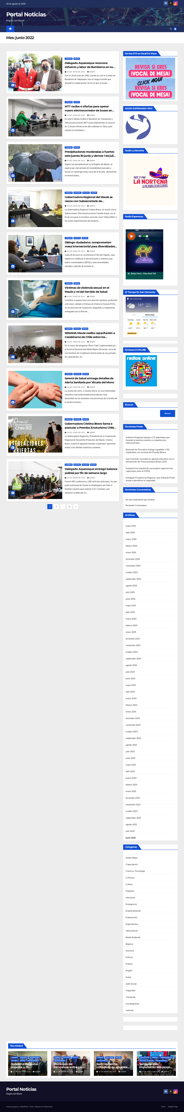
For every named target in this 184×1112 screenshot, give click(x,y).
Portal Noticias (26, 14)
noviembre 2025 (133, 566)
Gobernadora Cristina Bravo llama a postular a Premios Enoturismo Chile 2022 (89, 427)
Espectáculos (132, 924)
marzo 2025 (131, 619)
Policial (77, 328)
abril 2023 (130, 771)
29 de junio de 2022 (76, 387)
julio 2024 (130, 672)
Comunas (68, 58)
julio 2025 (130, 592)
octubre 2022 (132, 811)
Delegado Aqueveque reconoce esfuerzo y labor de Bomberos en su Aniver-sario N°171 (89, 67)
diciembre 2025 (133, 559)
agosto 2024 (131, 665)
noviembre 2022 (133, 805)
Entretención (131, 917)
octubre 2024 (132, 652)
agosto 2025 (131, 586)
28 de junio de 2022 (76, 432)
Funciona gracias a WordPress (17, 1107)
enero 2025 (131, 632)
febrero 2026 (131, 546)
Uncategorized (132, 1004)
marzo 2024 (131, 698)
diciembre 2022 (133, 798)
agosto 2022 (131, 824)
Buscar (129, 404)
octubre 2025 (132, 572)
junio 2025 (130, 599)
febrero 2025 (131, 625)
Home (163, 1107)
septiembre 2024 (133, 659)
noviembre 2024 (133, 645)
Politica (86, 192)
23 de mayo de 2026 (22, 1072)
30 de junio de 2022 (76, 72)
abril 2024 (130, 692)
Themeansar (47, 1107)
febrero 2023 (131, 785)
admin (92, 72)
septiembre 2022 (133, 818)
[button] (171, 29)
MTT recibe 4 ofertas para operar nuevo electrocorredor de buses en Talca (88, 110)
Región (76, 58)
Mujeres (129, 944)
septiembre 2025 (133, 579)
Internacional (132, 931)
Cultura (129, 884)
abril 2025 (130, 612)
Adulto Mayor (132, 858)
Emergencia (131, 904)
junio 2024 (130, 678)
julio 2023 (130, 751)
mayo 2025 (131, 606)
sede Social (131, 984)
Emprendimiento (133, 911)
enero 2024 (131, 712)
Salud (128, 977)
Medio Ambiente (133, 937)
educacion (130, 898)
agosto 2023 (131, 745)
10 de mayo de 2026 (108, 1072)
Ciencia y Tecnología (135, 871)
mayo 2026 (131, 526)
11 (69, 506)
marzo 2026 (131, 539)
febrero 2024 (131, 705)
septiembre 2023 (133, 738)
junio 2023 (130, 758)
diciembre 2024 (133, 639)
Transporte (130, 997)
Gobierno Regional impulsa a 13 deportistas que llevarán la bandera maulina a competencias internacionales (148, 440)
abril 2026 (130, 533)
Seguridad (130, 990)
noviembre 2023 (133, 725)
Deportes (130, 891)
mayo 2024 (131, 685)
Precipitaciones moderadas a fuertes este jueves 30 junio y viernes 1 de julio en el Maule (90, 155)
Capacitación (132, 864)
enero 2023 (131, 791)
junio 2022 (131, 838)
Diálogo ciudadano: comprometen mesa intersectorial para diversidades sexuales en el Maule (90, 246)
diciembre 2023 (133, 718)
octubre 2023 (132, 732)
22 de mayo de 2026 (65, 1072)
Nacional (77, 192)
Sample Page (173, 1107)
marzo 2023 (131, 778)
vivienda (129, 1010)
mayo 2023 (131, 765)
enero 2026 (131, 552)
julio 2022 (130, 831)
